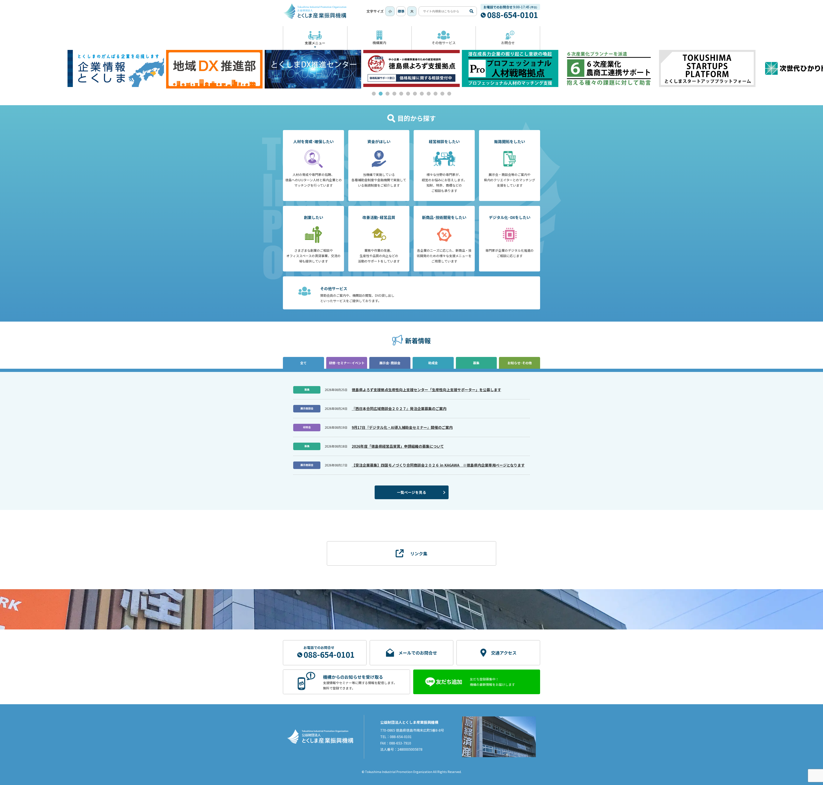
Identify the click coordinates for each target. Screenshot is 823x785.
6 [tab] (408, 94)
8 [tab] (422, 94)
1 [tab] (374, 94)
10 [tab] (435, 94)
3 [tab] (387, 94)
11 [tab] (442, 94)
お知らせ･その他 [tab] (520, 363)
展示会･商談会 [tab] (389, 363)
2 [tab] (381, 94)
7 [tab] (415, 94)
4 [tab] (394, 94)
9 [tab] (429, 94)
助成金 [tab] (433, 363)
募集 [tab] (476, 363)
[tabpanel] (214, 69)
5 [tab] (401, 94)
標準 (401, 11)
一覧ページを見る (411, 492)
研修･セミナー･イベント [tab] (347, 363)
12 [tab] (449, 94)
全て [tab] (303, 363)
